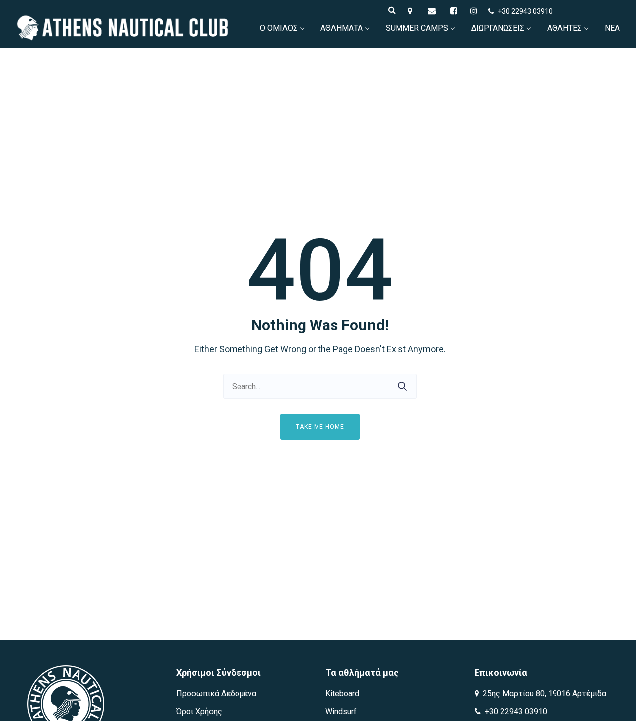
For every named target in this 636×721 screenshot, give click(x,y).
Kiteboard (342, 693)
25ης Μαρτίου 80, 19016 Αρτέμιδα (543, 693)
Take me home (320, 426)
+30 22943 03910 (525, 11)
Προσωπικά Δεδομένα (216, 693)
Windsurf (341, 711)
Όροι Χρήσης (199, 711)
